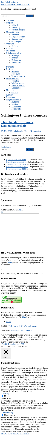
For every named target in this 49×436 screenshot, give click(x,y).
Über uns (10, 44)
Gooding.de (16, 41)
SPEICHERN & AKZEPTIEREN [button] (15, 434)
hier (20, 210)
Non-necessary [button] (7, 412)
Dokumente (16, 60)
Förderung (15, 27)
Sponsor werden (18, 39)
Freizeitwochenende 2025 (17, 162)
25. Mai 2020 (6, 131)
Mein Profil (16, 62)
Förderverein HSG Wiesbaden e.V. (15, 4)
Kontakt (9, 48)
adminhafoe (18, 131)
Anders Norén (17, 330)
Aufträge (15, 55)
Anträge (14, 58)
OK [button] (22, 344)
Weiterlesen (6, 147)
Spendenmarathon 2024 (16, 164)
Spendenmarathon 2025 (16, 160)
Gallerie (14, 46)
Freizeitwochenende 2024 (17, 167)
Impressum (10, 51)
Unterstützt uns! (12, 32)
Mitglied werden (18, 37)
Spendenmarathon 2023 (16, 169)
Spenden (15, 34)
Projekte (9, 23)
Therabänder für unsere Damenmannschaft (17, 123)
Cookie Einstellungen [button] (10, 344)
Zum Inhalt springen (9, 2)
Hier (10, 262)
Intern (8, 322)
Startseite (10, 20)
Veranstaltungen (18, 30)
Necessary (8, 396)
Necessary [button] (5, 393)
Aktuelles (15, 25)
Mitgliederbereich (13, 53)
